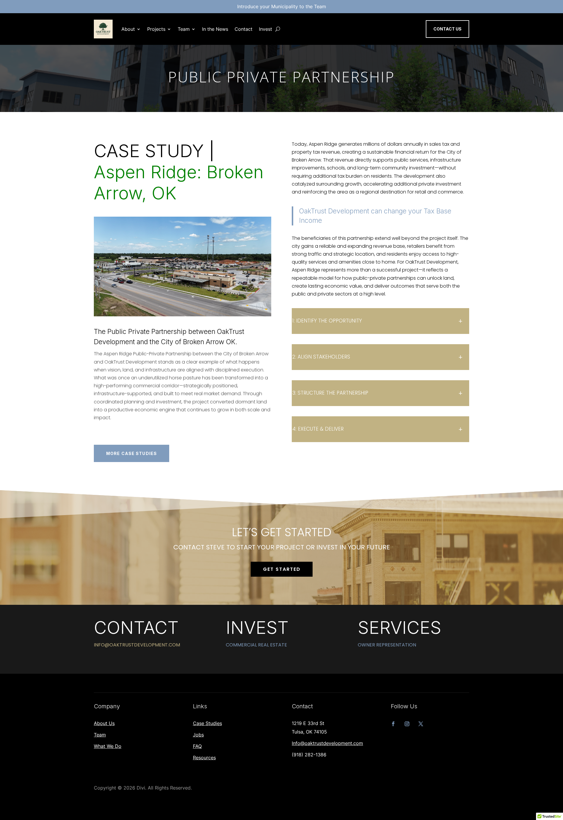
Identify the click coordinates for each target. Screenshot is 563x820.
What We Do (107, 746)
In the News (215, 29)
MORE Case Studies (131, 453)
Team (184, 29)
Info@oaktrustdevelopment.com (327, 743)
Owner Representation (387, 644)
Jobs (198, 735)
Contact (243, 29)
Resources (204, 757)
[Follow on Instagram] (407, 724)
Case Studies (207, 723)
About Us (104, 723)
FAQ (197, 746)
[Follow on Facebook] (393, 724)
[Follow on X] (420, 724)
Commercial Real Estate (256, 644)
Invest (265, 29)
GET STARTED (282, 569)
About (128, 29)
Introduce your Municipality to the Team (281, 6)
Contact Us (447, 28)
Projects (156, 29)
